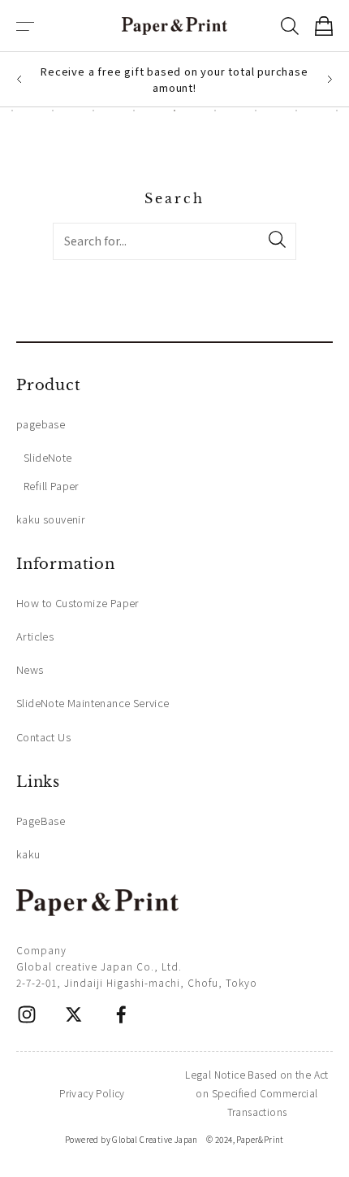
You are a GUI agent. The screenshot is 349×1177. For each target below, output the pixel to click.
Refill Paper (52, 485)
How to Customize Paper (78, 602)
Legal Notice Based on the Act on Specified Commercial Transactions (257, 1092)
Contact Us (43, 737)
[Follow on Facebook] (120, 1014)
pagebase (40, 424)
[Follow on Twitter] (73, 1014)
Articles (35, 636)
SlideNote (48, 457)
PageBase (40, 820)
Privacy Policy (92, 1093)
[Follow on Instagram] (26, 1014)
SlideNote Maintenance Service (93, 702)
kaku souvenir (50, 519)
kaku (28, 854)
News (30, 669)
